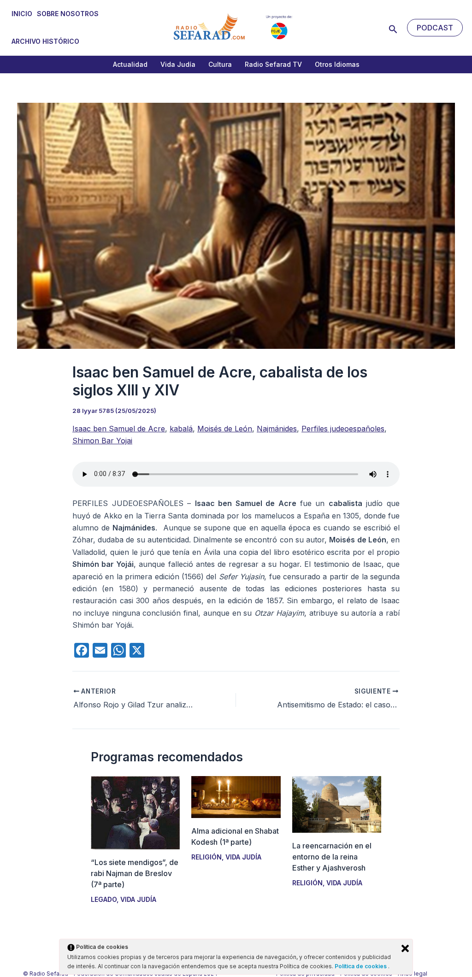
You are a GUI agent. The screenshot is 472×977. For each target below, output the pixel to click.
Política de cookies (361, 966)
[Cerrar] (405, 948)
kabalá (181, 428)
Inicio (22, 14)
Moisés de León (224, 428)
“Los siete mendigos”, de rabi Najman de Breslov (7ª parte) (134, 873)
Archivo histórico (45, 41)
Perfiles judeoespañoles (342, 428)
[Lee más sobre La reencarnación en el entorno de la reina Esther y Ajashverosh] (336, 803)
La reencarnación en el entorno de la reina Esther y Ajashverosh (332, 856)
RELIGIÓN (206, 857)
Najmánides (277, 428)
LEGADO (104, 899)
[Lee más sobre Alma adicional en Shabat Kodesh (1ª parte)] (235, 796)
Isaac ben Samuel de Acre (118, 428)
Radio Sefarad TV (273, 64)
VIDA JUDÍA (138, 899)
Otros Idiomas (337, 64)
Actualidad (130, 64)
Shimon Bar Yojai (102, 440)
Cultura (220, 64)
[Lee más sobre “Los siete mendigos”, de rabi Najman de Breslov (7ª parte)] (135, 812)
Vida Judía (177, 64)
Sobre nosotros (68, 14)
